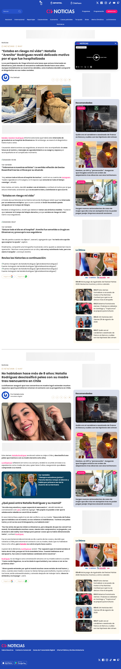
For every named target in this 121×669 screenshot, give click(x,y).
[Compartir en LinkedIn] (65, 79)
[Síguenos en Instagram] (106, 3)
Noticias (5, 43)
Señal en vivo (112, 11)
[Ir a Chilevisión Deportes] (56, 3)
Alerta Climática (97, 20)
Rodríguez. (19, 534)
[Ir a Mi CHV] (41, 3)
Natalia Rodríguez (19, 455)
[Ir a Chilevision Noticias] (60, 645)
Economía (54, 20)
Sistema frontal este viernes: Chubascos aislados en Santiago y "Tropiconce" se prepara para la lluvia (105, 307)
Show (87, 20)
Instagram (66, 177)
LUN (18, 510)
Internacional (19, 20)
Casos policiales (66, 20)
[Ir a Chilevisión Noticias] (60, 11)
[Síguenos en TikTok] (110, 3)
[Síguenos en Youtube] (114, 3)
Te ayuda (78, 20)
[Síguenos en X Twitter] (97, 3)
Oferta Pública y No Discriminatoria (70, 650)
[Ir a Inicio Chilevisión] (76, 3)
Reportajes (31, 20)
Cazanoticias (43, 20)
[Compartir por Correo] (69, 79)
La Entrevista (111, 20)
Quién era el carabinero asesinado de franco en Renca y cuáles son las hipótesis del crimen (96, 135)
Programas (86, 11)
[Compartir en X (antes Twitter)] (61, 79)
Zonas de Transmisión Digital (44, 650)
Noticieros (60, 24)
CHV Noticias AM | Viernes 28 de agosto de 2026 (104, 319)
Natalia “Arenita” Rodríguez (13, 138)
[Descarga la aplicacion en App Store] (20, 663)
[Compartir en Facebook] (53, 79)
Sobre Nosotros (7, 650)
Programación (99, 11)
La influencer (7, 463)
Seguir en (7, 276)
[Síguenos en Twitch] (118, 3)
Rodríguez (6, 559)
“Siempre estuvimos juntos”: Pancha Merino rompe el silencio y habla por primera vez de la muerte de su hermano (53, 481)
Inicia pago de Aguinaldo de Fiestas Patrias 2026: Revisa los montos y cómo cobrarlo (96, 283)
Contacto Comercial (23, 650)
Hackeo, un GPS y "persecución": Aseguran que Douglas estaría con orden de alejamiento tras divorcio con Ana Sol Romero (96, 172)
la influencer (26, 549)
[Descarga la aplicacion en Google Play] (7, 663)
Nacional (8, 20)
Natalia (23, 544)
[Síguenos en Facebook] (101, 3)
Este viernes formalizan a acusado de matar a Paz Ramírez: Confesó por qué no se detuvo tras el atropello (104, 295)
